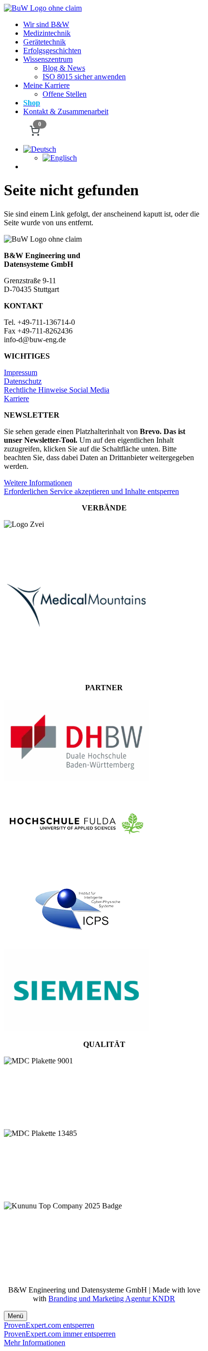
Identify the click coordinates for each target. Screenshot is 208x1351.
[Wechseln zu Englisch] (60, 158)
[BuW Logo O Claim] (43, 8)
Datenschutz (23, 381)
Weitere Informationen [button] (38, 483)
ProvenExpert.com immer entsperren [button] (60, 1334)
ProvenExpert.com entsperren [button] (49, 1325)
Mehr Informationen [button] (34, 1342)
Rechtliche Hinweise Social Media (56, 390)
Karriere (16, 398)
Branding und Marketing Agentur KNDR (111, 1298)
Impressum (20, 372)
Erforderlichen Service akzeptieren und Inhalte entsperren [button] (91, 491)
